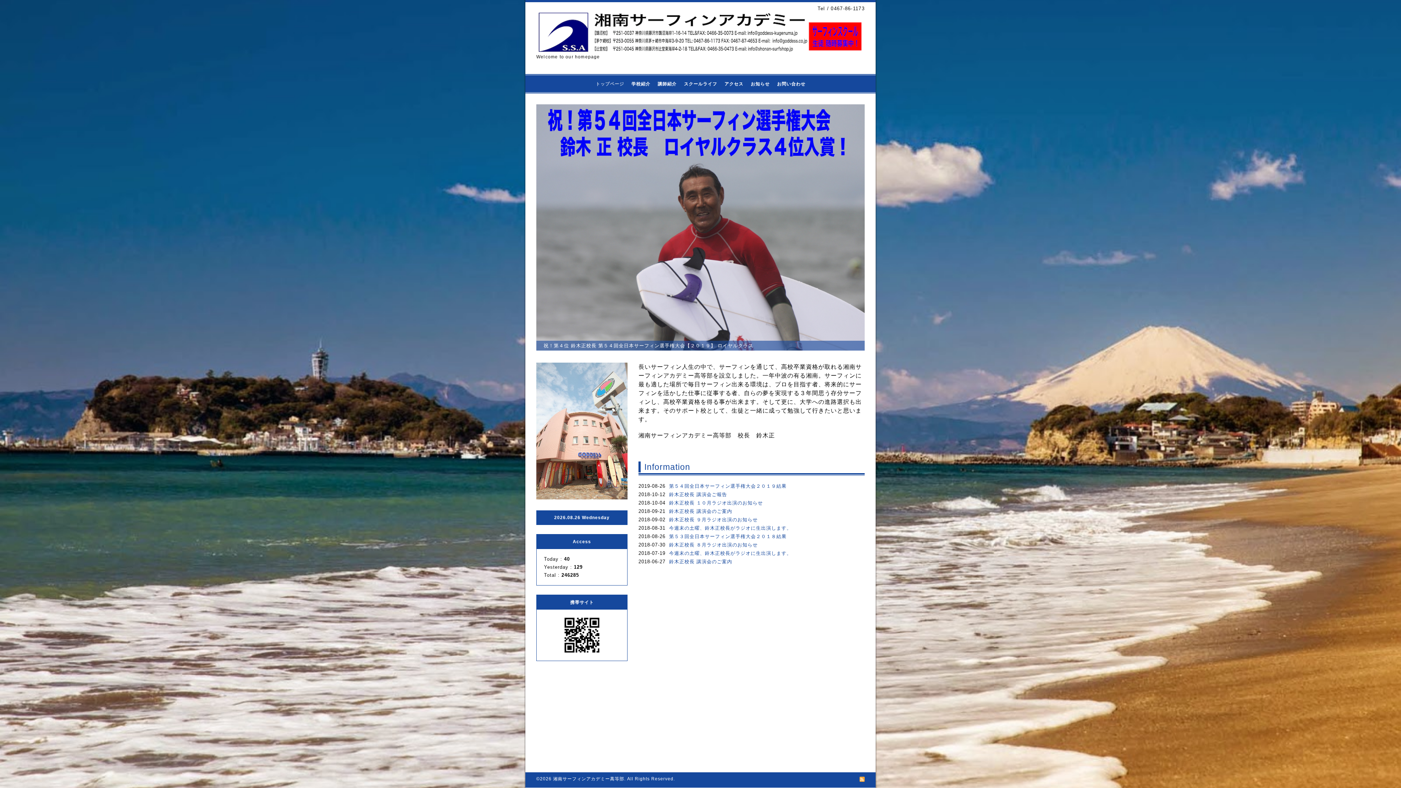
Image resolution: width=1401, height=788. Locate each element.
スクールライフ (700, 83)
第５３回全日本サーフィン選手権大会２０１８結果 (728, 536)
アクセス (734, 83)
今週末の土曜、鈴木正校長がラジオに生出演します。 (730, 528)
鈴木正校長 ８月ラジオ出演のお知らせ (713, 545)
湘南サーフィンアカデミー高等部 (588, 778)
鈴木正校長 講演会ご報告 (698, 494)
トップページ (610, 83)
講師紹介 (667, 83)
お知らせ (760, 83)
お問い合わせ (791, 83)
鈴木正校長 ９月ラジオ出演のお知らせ (713, 519)
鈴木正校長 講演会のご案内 (700, 511)
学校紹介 (641, 83)
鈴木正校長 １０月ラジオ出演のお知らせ (716, 503)
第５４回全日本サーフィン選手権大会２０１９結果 (728, 486)
